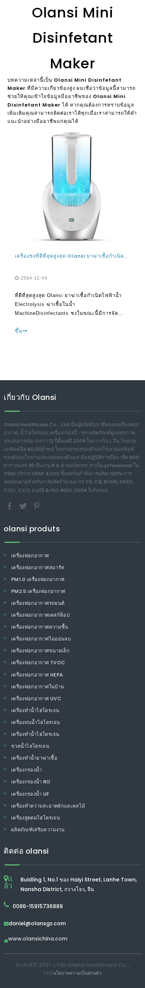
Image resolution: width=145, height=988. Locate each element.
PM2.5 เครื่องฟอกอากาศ (38, 591)
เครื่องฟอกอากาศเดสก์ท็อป (40, 615)
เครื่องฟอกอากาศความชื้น (39, 626)
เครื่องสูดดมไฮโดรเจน (35, 817)
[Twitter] (23, 505)
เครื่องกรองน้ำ (26, 769)
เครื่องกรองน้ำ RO (31, 781)
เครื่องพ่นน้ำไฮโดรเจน (35, 722)
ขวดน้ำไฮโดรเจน (30, 746)
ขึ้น (18, 331)
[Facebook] (10, 505)
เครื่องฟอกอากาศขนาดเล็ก (40, 650)
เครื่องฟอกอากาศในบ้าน (37, 686)
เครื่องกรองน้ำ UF (30, 794)
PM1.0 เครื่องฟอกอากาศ (38, 579)
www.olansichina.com (37, 939)
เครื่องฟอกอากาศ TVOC (38, 662)
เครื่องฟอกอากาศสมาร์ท (37, 567)
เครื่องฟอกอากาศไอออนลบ (41, 638)
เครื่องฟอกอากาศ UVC (36, 698)
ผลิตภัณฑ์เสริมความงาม (38, 829)
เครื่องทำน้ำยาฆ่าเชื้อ (34, 758)
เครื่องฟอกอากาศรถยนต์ (37, 603)
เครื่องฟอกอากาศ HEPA (37, 674)
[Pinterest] (36, 505)
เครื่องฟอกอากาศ (30, 555)
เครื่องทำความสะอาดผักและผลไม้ (48, 805)
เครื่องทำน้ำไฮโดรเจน (35, 710)
